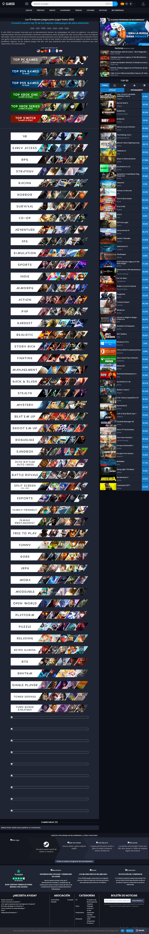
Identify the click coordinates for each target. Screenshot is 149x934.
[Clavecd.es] (8, 3)
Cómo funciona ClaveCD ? (10, 902)
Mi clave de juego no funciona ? (12, 906)
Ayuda (141, 930)
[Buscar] (115, 3)
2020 (32, 28)
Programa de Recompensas (92, 901)
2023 (49, 28)
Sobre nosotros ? (7, 900)
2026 (67, 28)
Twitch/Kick (55, 900)
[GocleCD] (50, 50)
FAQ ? (3, 910)
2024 (55, 28)
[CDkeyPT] (46, 50)
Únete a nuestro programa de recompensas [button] (74, 861)
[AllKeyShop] (53, 50)
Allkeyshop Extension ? (9, 913)
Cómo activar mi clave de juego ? (13, 908)
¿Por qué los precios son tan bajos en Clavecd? (18, 904)
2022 (43, 28)
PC (77, 900)
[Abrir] (27, 3)
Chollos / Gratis (90, 909)
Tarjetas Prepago (90, 905)
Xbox (77, 906)
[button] (143, 3)
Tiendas (53, 902)
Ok (123, 931)
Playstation (80, 913)
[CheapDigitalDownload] (38, 50)
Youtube (70, 900)
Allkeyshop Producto (91, 922)
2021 (38, 28)
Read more (130, 931)
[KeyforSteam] (42, 50)
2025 (61, 28)
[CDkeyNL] (60, 50)
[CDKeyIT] (57, 50)
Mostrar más (129, 48)
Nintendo (79, 919)
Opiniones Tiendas (90, 914)
